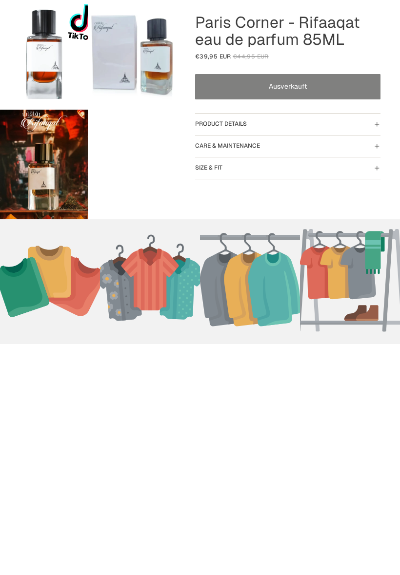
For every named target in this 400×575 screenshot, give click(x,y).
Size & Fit (208, 168)
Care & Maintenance (227, 146)
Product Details (221, 124)
